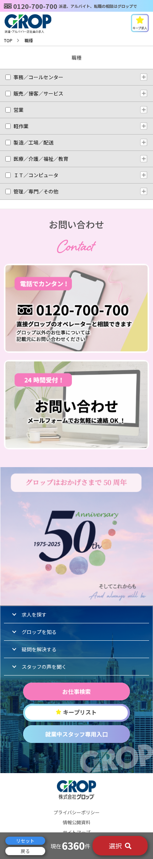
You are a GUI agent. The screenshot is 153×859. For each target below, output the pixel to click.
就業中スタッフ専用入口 (76, 734)
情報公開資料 (76, 822)
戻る (25, 851)
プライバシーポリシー (76, 812)
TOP (8, 40)
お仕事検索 (76, 691)
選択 (116, 845)
